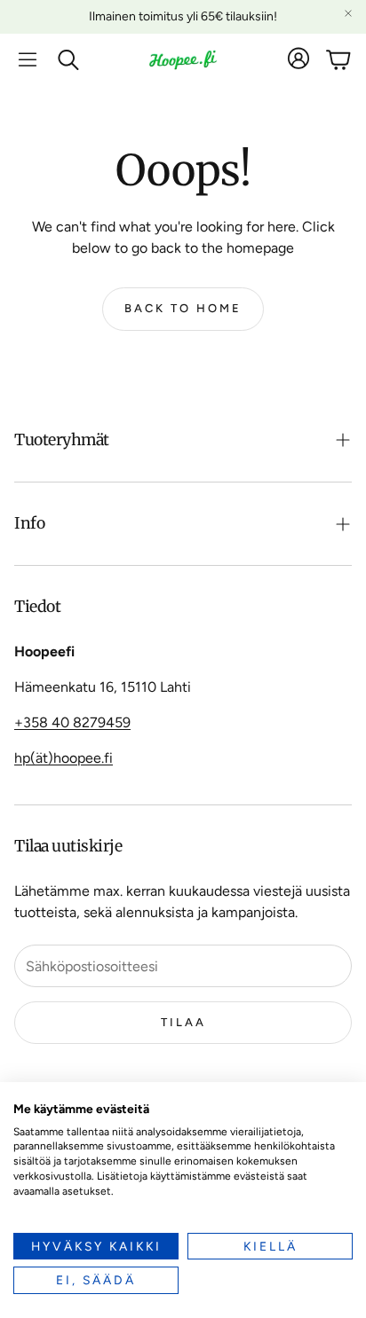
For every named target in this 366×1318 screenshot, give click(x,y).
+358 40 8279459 (72, 722)
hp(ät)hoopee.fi (63, 757)
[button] (27, 59)
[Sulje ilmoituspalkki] (348, 13)
